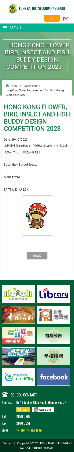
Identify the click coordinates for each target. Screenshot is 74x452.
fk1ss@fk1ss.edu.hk (29, 430)
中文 (52, 18)
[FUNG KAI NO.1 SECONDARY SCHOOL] (37, 12)
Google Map (45, 409)
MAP (25, 409)
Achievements (32, 85)
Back (37, 256)
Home (13, 85)
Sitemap (7, 443)
